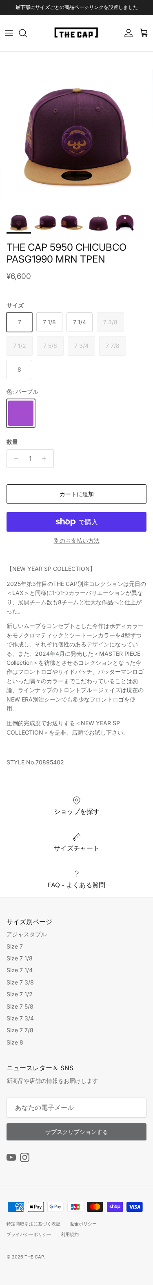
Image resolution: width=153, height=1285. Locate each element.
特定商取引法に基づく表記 (33, 1224)
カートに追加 (77, 493)
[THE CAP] (76, 33)
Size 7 (15, 946)
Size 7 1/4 (20, 970)
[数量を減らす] (14, 459)
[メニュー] (9, 33)
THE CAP (34, 1257)
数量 (12, 441)
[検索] (27, 33)
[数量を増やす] (46, 459)
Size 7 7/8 (20, 1030)
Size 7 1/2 (20, 994)
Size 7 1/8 (20, 958)
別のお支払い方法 (77, 540)
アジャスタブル (27, 934)
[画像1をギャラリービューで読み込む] (76, 128)
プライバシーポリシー (29, 1234)
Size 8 (15, 1042)
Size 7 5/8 (20, 1006)
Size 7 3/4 (20, 1018)
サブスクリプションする (76, 1131)
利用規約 (70, 1234)
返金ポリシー (83, 1224)
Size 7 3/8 (20, 982)
